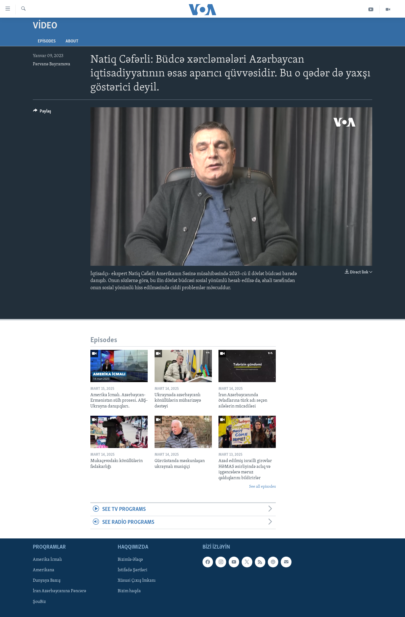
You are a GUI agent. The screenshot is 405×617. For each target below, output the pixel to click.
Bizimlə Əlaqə (130, 560)
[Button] (42, 112)
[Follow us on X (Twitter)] (247, 562)
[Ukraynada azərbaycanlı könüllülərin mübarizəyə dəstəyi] (183, 366)
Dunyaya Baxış (47, 581)
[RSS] (260, 562)
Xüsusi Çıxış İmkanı (137, 581)
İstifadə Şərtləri (132, 570)
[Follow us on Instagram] (220, 562)
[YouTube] (371, 9)
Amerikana (43, 570)
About (72, 41)
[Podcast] (273, 562)
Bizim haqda (129, 591)
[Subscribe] (286, 562)
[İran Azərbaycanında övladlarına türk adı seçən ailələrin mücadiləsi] (247, 366)
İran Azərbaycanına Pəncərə (59, 591)
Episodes (47, 41)
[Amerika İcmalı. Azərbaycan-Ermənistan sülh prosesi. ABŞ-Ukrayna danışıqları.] (119, 366)
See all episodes (262, 487)
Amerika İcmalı (47, 560)
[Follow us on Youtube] (234, 562)
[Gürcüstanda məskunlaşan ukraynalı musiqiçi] (183, 432)
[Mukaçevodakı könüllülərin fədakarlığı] (119, 432)
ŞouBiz (39, 602)
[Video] (388, 9)
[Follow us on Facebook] (207, 562)
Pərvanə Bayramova (51, 64)
